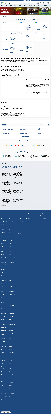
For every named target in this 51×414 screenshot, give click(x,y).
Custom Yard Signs (4, 257)
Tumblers (2, 246)
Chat (38, 3)
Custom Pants (11, 260)
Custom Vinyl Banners (44, 23)
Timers (2, 377)
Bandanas (2, 336)
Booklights (10, 346)
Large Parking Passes (44, 38)
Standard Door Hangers (28, 33)
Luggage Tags (11, 277)
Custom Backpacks (4, 310)
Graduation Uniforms (12, 355)
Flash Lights (3, 368)
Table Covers (3, 213)
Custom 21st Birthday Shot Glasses (8, 129)
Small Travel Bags (3, 327)
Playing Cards (11, 333)
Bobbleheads (11, 311)
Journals (2, 266)
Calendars (10, 314)
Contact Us (19, 218)
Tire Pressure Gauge (12, 393)
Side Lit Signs (28, 24)
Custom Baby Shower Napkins (40, 128)
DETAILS (32, 0)
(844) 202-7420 (43, 213)
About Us (19, 213)
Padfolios (10, 264)
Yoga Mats (2, 354)
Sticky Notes (3, 269)
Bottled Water (3, 272)
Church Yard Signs (13, 38)
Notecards (10, 272)
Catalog (19, 230)
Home (3, 16)
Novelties (49, 5)
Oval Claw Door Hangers (28, 38)
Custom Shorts (3, 262)
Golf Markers (3, 379)
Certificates (10, 286)
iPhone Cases (3, 363)
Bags (2, 218)
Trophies (2, 286)
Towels (2, 237)
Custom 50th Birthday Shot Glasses (8, 132)
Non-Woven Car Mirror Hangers (12, 49)
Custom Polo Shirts (11, 259)
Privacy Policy (28, 213)
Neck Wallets (11, 380)
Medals (2, 267)
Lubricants (10, 388)
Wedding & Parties (30, 5)
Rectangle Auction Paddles (29, 46)
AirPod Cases (3, 349)
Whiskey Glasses (3, 248)
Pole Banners (44, 26)
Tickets (10, 308)
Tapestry (10, 335)
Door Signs (10, 366)
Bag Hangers (11, 330)
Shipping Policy (28, 218)
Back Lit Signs (28, 23)
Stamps (10, 338)
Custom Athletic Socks (22, 132)
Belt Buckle (2, 285)
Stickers (2, 226)
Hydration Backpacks (12, 322)
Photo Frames (3, 399)
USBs (9, 269)
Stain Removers (3, 388)
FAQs (18, 216)
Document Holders (4, 396)
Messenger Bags (11, 325)
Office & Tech (34, 5)
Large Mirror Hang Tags (12, 44)
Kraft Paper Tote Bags (4, 221)
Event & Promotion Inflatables (4, 334)
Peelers (10, 396)
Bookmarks (10, 344)
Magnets (2, 277)
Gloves (10, 266)
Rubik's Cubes (11, 371)
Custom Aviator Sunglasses (23, 133)
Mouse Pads (10, 213)
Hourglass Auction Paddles (29, 48)
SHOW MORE (25, 136)
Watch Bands (3, 365)
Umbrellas (10, 297)
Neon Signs (10, 224)
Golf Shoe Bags (11, 379)
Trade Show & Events (10, 5)
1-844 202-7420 (36, 2)
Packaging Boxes (3, 288)
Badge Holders (3, 278)
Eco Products (3, 341)
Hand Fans (2, 254)
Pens (2, 243)
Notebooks (10, 363)
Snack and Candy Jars (12, 291)
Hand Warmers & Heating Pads (5, 381)
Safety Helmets (3, 347)
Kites (2, 343)
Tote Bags (10, 218)
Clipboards (2, 305)
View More (27, 29)
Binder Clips (3, 303)
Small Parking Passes (44, 35)
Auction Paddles (11, 352)
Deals (18, 224)
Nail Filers (10, 383)
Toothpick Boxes (11, 313)
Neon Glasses (11, 360)
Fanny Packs (10, 310)
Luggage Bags (3, 325)
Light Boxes (28, 28)
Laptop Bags (3, 324)
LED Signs (10, 240)
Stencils (2, 385)
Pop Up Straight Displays (45, 28)
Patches (10, 215)
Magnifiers (2, 357)
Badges (10, 285)
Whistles (10, 354)
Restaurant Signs (3, 358)
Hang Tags (10, 283)
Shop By (6, 5)
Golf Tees (2, 374)
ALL (4, 124)
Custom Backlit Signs (39, 129)
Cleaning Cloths (3, 313)
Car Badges (3, 332)
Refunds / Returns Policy (29, 215)
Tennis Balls (3, 352)
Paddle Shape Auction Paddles (28, 49)
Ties (1, 283)
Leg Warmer (10, 299)
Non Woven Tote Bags (12, 221)
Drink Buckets (11, 357)
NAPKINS (43, 124)
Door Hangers (11, 316)
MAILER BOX (25, 124)
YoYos (10, 369)
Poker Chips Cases (4, 391)
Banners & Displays (4, 223)
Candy (2, 291)
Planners (10, 336)
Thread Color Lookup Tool (21, 228)
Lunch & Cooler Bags (12, 324)
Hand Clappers (3, 393)
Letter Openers (3, 346)
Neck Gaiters (3, 299)
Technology (3, 338)
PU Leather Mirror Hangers (12, 52)
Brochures (10, 341)
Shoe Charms (11, 275)
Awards (2, 289)
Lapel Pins (2, 216)
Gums (2, 297)
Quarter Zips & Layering (4, 260)
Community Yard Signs (12, 35)
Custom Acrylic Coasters (6, 133)
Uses (18, 231)
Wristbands (10, 303)
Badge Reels (11, 278)
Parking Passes (3, 319)
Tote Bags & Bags (24, 5)
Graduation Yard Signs (12, 37)
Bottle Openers (3, 232)
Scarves (2, 281)
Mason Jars (10, 321)
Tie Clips (10, 319)
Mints (9, 289)
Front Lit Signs (28, 22)
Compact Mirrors (11, 358)
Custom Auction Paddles (28, 51)
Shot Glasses (3, 227)
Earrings (10, 332)
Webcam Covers (3, 234)
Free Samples (10, 3)
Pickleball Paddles (3, 280)
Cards (2, 308)
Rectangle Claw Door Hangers (28, 37)
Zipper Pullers (11, 391)
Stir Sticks (2, 302)
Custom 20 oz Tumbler (6, 128)
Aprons (10, 226)
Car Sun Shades (11, 347)
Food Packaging (3, 240)
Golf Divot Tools (11, 374)
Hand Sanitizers (3, 300)
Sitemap (19, 234)
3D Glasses (10, 365)
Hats (9, 216)
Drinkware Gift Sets (4, 322)
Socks (2, 238)
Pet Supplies (3, 355)
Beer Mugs (10, 246)
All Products (2, 5)
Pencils (10, 281)
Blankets (10, 280)
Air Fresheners (11, 267)
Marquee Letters (28, 27)
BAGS (34, 124)
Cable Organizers (3, 383)
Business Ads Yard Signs (13, 34)
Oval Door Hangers (29, 39)
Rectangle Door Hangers (28, 35)
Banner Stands (3, 224)
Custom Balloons (38, 133)
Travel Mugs (10, 249)
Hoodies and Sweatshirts (12, 257)
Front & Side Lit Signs (28, 26)
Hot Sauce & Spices (12, 294)
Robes (10, 237)
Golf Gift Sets (3, 390)
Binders (2, 275)
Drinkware (10, 243)
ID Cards (10, 251)
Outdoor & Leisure (38, 5)
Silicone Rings (3, 321)
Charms (2, 344)
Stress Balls (10, 254)
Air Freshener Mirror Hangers (13, 47)
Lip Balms (10, 300)
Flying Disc (10, 232)
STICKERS (30, 124)
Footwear (10, 385)
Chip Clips (2, 366)
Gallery (19, 215)
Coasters (2, 215)
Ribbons (2, 235)
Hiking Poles (10, 368)
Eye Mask (10, 302)
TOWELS (20, 124)
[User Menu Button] (41, 3)
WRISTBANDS (15, 124)
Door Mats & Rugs (11, 305)
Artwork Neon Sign (13, 26)
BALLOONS (38, 124)
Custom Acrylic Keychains (23, 128)
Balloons (2, 251)
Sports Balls (10, 377)
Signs (27, 5)
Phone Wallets (11, 234)
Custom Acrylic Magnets (22, 129)
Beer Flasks (2, 371)
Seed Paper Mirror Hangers (12, 45)
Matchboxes (3, 314)
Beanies (10, 229)
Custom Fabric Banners (45, 25)
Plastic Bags (10, 288)
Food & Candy (41, 5)
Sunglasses (10, 252)
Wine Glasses (11, 248)
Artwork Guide (20, 233)
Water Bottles (3, 249)
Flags (9, 223)
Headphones (11, 382)
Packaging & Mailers (45, 5)
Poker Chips (10, 349)
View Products (45, 29)
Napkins (10, 227)
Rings (2, 369)
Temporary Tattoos (4, 264)
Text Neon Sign (12, 25)
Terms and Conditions (29, 216)
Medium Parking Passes (45, 36)
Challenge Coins (11, 235)
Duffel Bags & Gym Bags (4, 311)
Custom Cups (11, 238)
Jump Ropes (3, 360)
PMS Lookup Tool (20, 226)
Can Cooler (3, 252)
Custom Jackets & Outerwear (11, 263)
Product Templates (20, 221)
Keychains (2, 229)
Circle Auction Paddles (28, 44)
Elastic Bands (11, 390)
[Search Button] (33, 3)
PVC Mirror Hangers (11, 50)
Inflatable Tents (3, 330)
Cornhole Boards (3, 316)
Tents (9, 327)
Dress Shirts (3, 259)
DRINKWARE (9, 124)
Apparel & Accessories (19, 5)
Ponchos (10, 343)
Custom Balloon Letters (39, 132)
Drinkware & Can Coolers (14, 5)
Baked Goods (3, 294)
